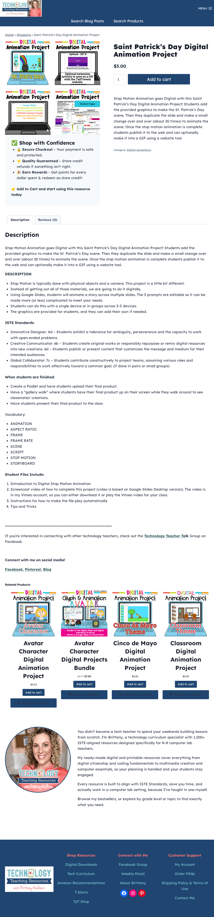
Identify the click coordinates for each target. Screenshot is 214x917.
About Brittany (133, 883)
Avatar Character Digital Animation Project (33, 659)
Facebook (14, 569)
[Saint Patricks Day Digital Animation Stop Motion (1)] (28, 62)
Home (9, 35)
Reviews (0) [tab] (47, 220)
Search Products (128, 21)
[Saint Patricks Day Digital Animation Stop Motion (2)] (28, 112)
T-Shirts (81, 892)
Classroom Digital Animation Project (185, 655)
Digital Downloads (81, 864)
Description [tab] (20, 220)
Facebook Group (133, 864)
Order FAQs (185, 873)
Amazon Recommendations (81, 883)
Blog (47, 569)
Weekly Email (133, 873)
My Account (185, 864)
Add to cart (159, 79)
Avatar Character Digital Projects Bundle (84, 655)
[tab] (48, 130)
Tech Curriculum (81, 873)
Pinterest (33, 569)
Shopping (24, 35)
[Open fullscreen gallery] (96, 130)
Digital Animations (139, 150)
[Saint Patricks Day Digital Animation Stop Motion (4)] (77, 62)
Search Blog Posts (87, 21)
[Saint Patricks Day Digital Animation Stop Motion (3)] (77, 112)
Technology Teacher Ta (164, 536)
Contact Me (185, 898)
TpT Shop (81, 901)
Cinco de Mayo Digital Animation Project (135, 655)
